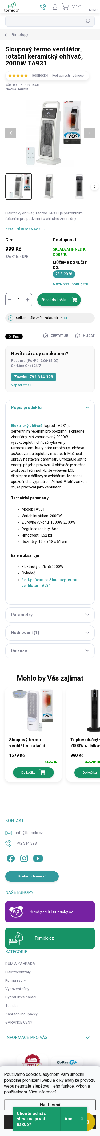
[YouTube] (38, 857)
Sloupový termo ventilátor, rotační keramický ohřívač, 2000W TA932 (28, 743)
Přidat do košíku (54, 300)
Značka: (16, 89)
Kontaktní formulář (32, 876)
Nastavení (50, 1104)
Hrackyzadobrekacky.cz (51, 911)
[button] (33, 758)
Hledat (88, 21)
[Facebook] (10, 857)
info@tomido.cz (29, 833)
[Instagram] (23, 857)
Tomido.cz (44, 938)
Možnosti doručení (70, 284)
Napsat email (21, 385)
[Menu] (93, 6)
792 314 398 (26, 843)
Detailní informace (22, 229)
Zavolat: (33, 377)
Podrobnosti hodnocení (69, 75)
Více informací (42, 1091)
